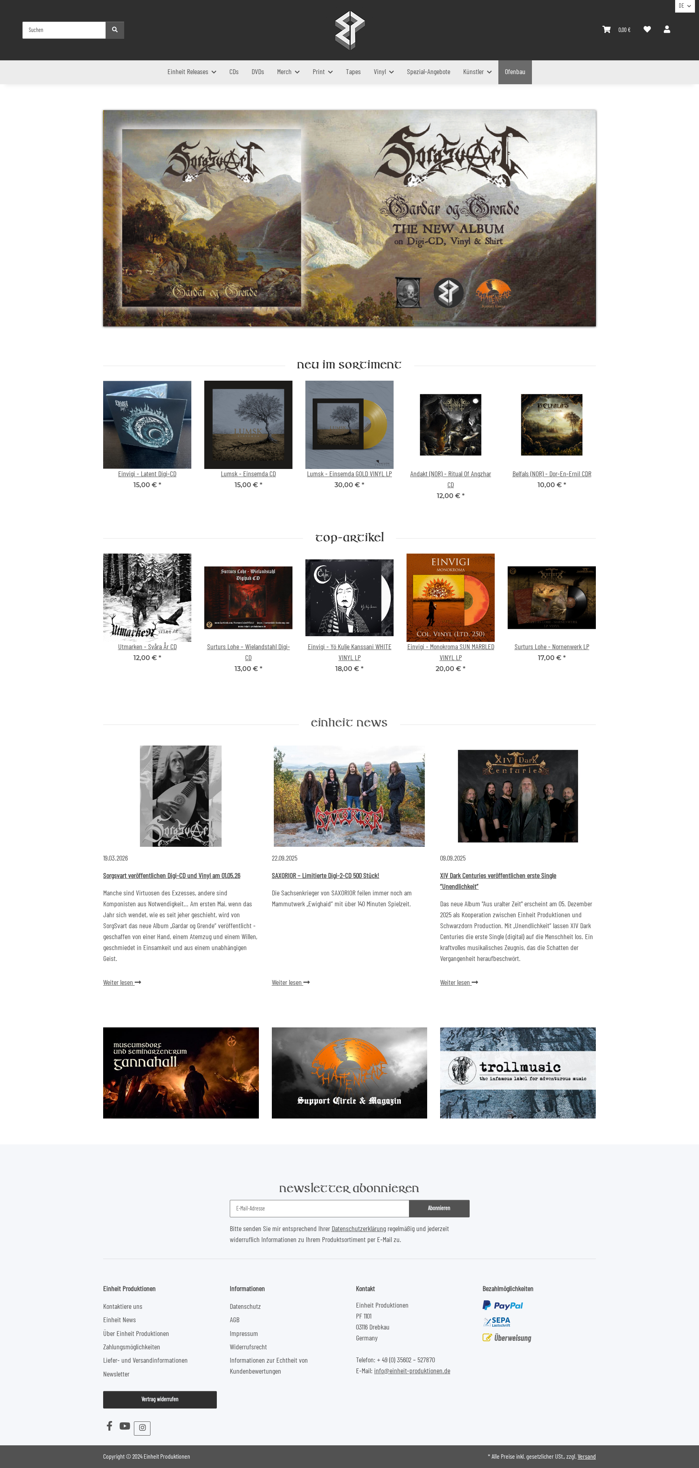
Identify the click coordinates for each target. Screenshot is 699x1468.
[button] (667, 30)
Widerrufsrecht (248, 1347)
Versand (587, 1456)
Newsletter (116, 1374)
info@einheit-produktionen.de (412, 1371)
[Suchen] (115, 30)
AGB (234, 1320)
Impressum (244, 1334)
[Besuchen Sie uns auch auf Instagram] (142, 1428)
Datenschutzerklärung (359, 1229)
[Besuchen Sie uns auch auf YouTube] (125, 1426)
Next (582, 446)
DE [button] (681, 6)
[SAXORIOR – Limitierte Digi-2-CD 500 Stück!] (350, 796)
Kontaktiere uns (122, 1306)
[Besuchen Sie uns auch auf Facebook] (109, 1426)
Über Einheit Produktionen (136, 1334)
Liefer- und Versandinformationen (145, 1360)
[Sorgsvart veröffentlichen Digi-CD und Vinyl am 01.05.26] (181, 796)
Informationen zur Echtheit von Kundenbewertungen (269, 1366)
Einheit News (349, 723)
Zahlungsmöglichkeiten (131, 1347)
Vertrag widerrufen (160, 1399)
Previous (116, 446)
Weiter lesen (119, 982)
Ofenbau (515, 72)
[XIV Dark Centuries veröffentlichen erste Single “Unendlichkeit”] (518, 796)
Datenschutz (245, 1306)
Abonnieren (439, 1208)
